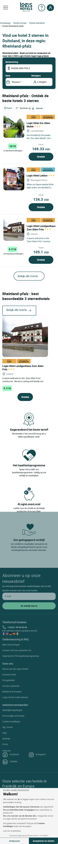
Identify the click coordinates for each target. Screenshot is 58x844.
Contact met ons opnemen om (16, 650)
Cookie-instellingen (11, 721)
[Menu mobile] (5, 8)
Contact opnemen (10, 685)
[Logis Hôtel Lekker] (13, 178)
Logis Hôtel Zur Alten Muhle (38, 124)
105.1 (41, 252)
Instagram (41, 754)
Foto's (5, 744)
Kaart (9, 107)
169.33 (41, 148)
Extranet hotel (9, 674)
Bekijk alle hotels (28, 276)
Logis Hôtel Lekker (37, 175)
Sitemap (6, 738)
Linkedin (13, 761)
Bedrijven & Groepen (12, 691)
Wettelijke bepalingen (12, 710)
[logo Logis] (26, 6)
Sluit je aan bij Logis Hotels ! (15, 668)
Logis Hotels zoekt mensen (15, 697)
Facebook (14, 754)
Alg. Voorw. (7, 727)
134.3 (41, 199)
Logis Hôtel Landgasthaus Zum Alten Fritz (41, 227)
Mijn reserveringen (11, 644)
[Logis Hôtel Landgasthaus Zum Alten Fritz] (13, 229)
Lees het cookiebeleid (12, 831)
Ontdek (41, 156)
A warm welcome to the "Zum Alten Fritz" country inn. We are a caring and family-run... (23, 380)
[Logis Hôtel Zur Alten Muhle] (13, 126)
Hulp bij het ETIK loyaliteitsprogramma (20, 655)
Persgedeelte (8, 680)
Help (4, 732)
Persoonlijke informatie (13, 715)
